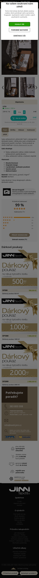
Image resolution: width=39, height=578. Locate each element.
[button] (19, 24)
